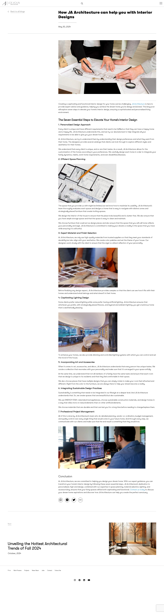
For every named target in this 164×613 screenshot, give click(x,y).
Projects (26, 570)
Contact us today (137, 490)
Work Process (17, 570)
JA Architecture (138, 104)
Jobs (43, 570)
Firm (9, 570)
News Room (35, 570)
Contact (49, 570)
